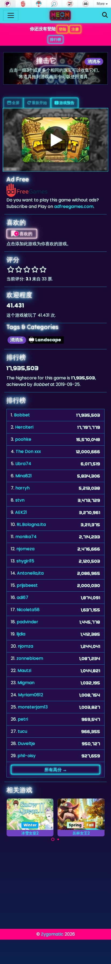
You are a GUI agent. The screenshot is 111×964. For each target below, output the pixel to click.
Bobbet (22, 415)
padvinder (27, 622)
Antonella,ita (30, 573)
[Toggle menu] (10, 15)
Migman (26, 683)
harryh (22, 488)
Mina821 (23, 476)
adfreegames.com (73, 206)
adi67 (22, 597)
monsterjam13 (33, 707)
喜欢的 (25, 233)
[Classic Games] (85, 4)
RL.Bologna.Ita (31, 524)
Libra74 (23, 464)
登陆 (62, 29)
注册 (75, 29)
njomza (25, 646)
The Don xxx (28, 451)
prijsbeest (27, 585)
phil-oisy (27, 756)
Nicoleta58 (28, 610)
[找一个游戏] (105, 15)
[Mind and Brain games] (7, 4)
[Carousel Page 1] (52, 839)
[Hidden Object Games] (54, 4)
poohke (23, 439)
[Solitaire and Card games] (70, 4)
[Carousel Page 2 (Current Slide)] (58, 839)
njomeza (25, 549)
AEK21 (21, 512)
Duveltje (26, 743)
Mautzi (24, 670)
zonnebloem (29, 658)
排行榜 (55, 39)
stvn (20, 500)
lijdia (20, 634)
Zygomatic (52, 934)
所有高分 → (55, 769)
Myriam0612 (30, 695)
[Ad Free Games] (23, 4)
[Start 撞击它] (55, 139)
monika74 (26, 537)
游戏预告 (66, 102)
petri (23, 719)
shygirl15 (25, 561)
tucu (22, 731)
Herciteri (24, 427)
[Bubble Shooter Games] (39, 4)
